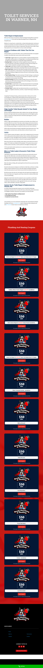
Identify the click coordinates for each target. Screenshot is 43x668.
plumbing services (8, 39)
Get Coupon (22, 260)
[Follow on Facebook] (19, 646)
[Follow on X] (21, 646)
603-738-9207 (8, 204)
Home (10, 631)
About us (10, 634)
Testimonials (29, 634)
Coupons (10, 636)
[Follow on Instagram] (24, 646)
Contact (28, 636)
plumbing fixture (16, 203)
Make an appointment (21, 650)
